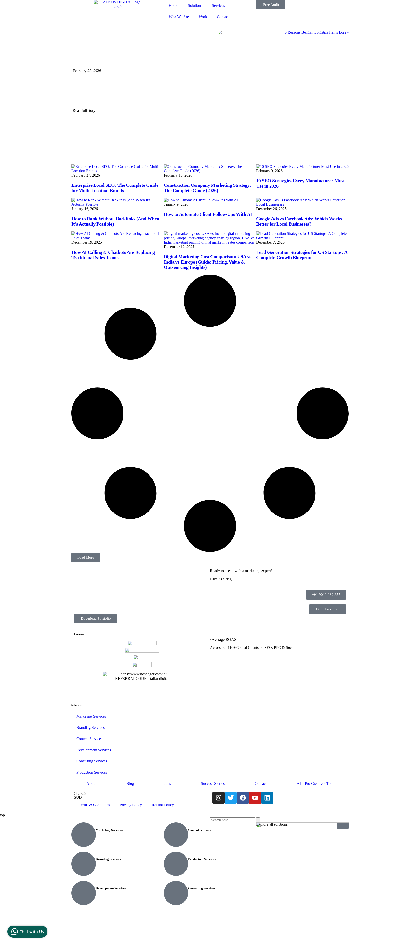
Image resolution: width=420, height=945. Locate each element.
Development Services (93, 750)
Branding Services (90, 727)
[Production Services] (176, 864)
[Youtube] (255, 798)
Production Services (91, 772)
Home (173, 5)
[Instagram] (218, 798)
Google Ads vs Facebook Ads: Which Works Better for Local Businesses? (299, 221)
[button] (85, 557)
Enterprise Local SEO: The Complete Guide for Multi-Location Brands (114, 187)
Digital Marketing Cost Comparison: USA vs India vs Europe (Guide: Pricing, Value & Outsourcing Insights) (207, 262)
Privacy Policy (131, 805)
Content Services (89, 739)
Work (203, 17)
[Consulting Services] (176, 893)
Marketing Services (91, 716)
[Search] (258, 819)
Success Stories (213, 783)
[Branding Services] (83, 864)
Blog (130, 783)
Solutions (195, 5)
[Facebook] (243, 798)
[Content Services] (176, 834)
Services (218, 5)
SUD (78, 797)
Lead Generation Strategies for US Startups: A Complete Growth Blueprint (301, 254)
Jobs (167, 783)
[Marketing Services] (83, 834)
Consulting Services (91, 761)
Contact (223, 17)
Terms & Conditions (94, 805)
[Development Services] (83, 893)
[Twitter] (231, 798)
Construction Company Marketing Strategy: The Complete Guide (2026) (207, 187)
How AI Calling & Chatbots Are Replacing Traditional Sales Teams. (113, 254)
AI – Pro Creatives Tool (315, 783)
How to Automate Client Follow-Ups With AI (208, 214)
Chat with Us (31, 931)
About (91, 783)
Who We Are (179, 17)
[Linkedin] (267, 798)
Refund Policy (163, 805)
